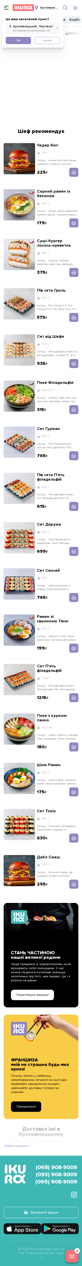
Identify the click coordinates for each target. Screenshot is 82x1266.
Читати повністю (16, 1146)
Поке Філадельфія (55, 383)
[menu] (6, 7)
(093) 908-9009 (56, 1174)
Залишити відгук (44, 1212)
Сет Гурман (48, 429)
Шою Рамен (49, 765)
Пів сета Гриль (51, 290)
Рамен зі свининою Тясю (52, 619)
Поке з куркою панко (52, 718)
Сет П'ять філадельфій (49, 668)
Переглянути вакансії (32, 995)
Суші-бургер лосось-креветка (54, 243)
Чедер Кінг (47, 145)
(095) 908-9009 (56, 1182)
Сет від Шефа (50, 337)
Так (18, 40)
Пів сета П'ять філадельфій (50, 477)
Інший (47, 40)
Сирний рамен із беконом (53, 193)
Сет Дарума (49, 524)
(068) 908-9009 (56, 1167)
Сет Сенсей (48, 571)
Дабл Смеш (48, 857)
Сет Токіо (46, 811)
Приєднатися (26, 1106)
